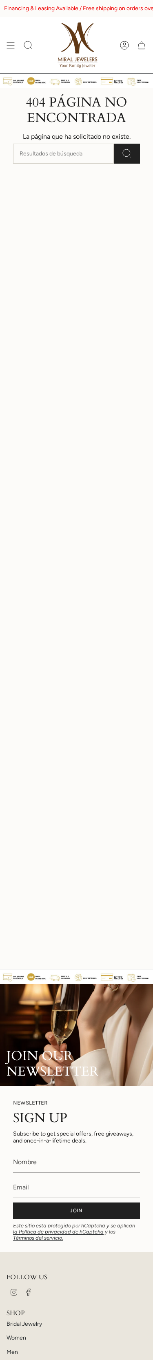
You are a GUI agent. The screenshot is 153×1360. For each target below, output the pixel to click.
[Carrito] (141, 45)
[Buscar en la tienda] (127, 154)
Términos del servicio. (38, 1238)
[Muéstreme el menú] (10, 45)
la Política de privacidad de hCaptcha (58, 1232)
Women (16, 1337)
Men (12, 1352)
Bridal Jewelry (24, 1323)
